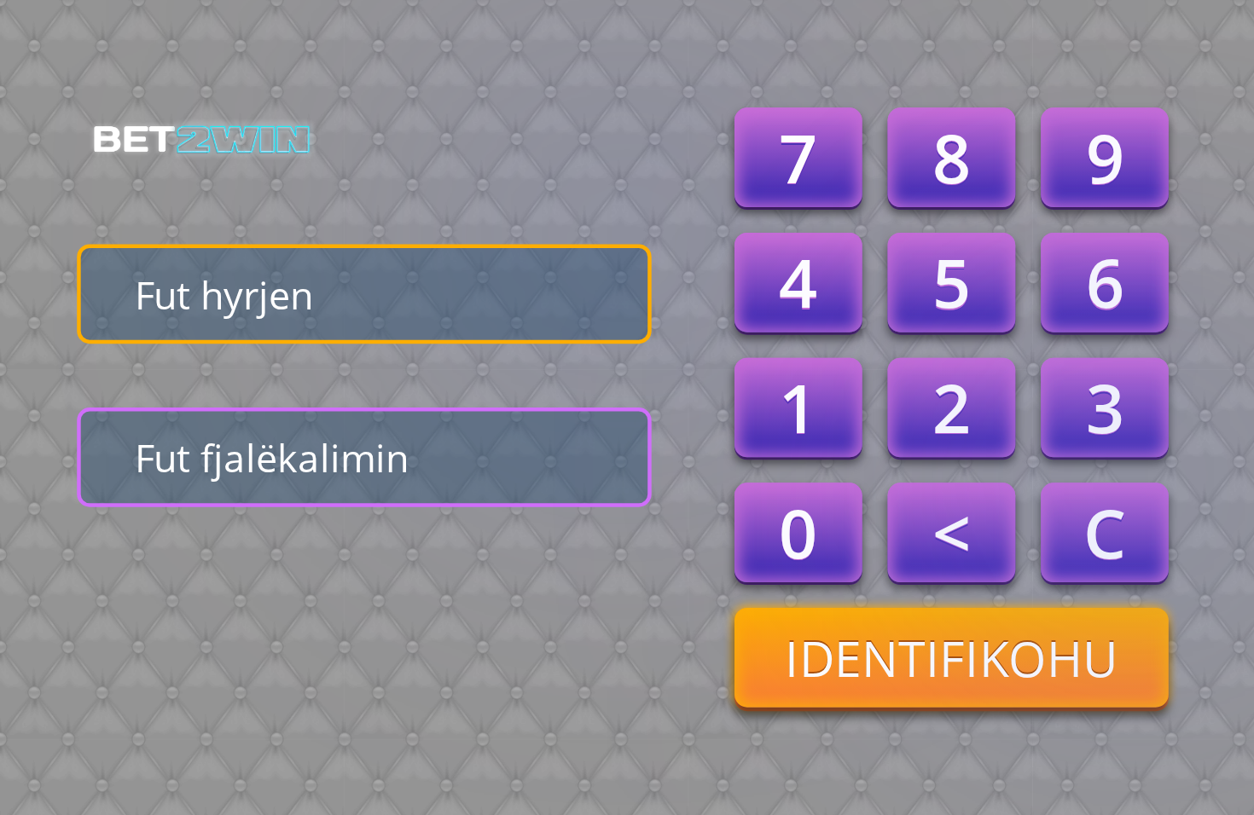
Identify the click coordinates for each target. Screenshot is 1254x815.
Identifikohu (951, 657)
